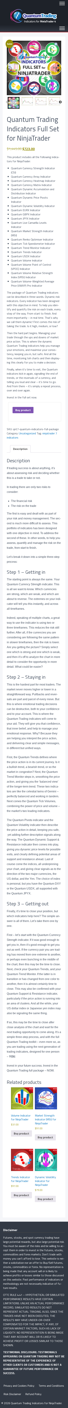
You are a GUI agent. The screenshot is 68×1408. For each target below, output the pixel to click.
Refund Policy (33, 1394)
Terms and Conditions (51, 1386)
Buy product (23, 410)
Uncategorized (27, 433)
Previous (7, 102)
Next (60, 102)
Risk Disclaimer (12, 1394)
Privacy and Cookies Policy (18, 1386)
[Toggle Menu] (62, 3)
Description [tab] (20, 449)
